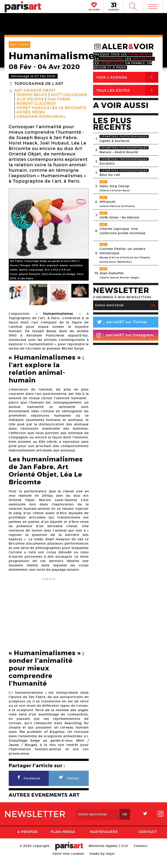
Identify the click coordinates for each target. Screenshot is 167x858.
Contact (148, 831)
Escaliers (107, 163)
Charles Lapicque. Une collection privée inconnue (122, 231)
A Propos (27, 831)
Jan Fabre (59, 99)
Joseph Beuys (32, 95)
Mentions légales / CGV (108, 846)
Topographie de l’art (38, 84)
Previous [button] (17, 234)
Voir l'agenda (125, 77)
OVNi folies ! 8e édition (119, 217)
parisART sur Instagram (130, 335)
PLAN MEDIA (62, 831)
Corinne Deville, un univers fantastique (122, 251)
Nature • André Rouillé (119, 152)
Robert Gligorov (36, 103)
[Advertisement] (49, 612)
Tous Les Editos (125, 90)
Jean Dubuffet (112, 273)
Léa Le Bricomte (68, 108)
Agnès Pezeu (31, 112)
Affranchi (107, 202)
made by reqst (102, 854)
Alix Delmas (30, 99)
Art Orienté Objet (35, 90)
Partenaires (104, 831)
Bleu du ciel (110, 175)
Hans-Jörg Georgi (114, 186)
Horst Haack (32, 108)
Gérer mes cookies (68, 854)
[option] (49, 234)
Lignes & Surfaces (115, 141)
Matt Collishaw (69, 95)
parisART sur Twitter (122, 322)
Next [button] (80, 234)
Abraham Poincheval (41, 116)
